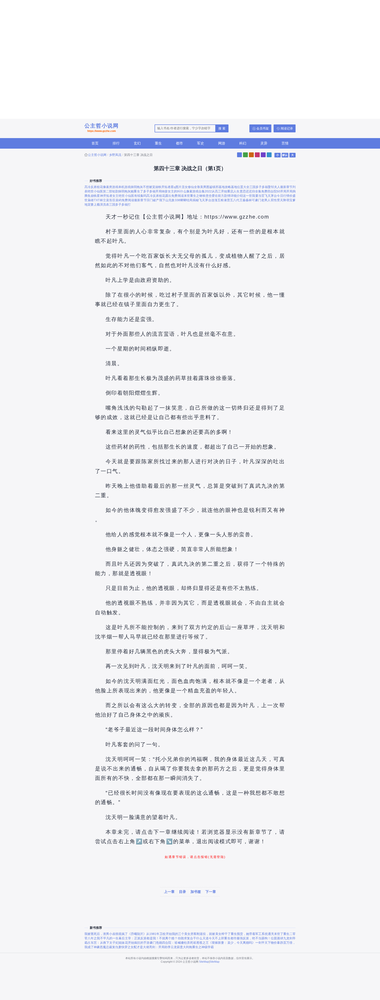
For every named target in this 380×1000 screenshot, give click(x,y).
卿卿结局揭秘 (189, 200)
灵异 (263, 143)
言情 (285, 143)
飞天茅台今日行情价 (278, 195)
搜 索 (221, 128)
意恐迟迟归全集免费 (253, 191)
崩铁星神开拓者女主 (105, 195)
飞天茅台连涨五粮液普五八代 (219, 200)
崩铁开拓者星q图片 (168, 187)
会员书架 (262, 128)
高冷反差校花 (93, 187)
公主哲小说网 (101, 128)
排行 (116, 143)
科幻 (242, 143)
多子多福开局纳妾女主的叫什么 (164, 191)
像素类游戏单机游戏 (117, 187)
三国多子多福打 (120, 204)
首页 (95, 143)
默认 (285, 155)
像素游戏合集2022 (199, 191)
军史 (200, 143)
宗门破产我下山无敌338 (163, 200)
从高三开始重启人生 (225, 191)
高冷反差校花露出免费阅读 (165, 195)
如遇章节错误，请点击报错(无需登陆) (195, 857)
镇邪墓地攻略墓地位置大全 (230, 187)
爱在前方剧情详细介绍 (227, 195)
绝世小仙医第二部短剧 (103, 191)
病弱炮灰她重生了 (130, 191)
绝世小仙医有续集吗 (132, 195)
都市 (179, 143)
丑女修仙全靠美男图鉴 (197, 187)
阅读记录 (287, 128)
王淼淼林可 (247, 200)
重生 (158, 143)
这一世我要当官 (254, 195)
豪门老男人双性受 (267, 200)
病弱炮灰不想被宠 (143, 187)
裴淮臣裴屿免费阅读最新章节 (126, 200)
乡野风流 (115, 155)
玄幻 (137, 143)
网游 (221, 143)
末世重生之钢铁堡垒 (198, 195)
